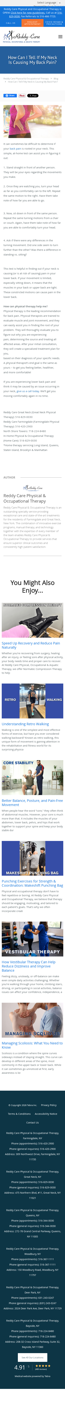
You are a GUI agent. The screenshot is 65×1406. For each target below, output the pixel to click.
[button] (32, 23)
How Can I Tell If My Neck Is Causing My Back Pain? (33, 81)
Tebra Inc (31, 1105)
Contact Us (32, 1122)
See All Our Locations (32, 1357)
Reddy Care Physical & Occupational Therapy (26, 78)
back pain (15, 148)
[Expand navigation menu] (60, 36)
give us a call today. (28, 391)
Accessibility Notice (46, 1113)
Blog (56, 78)
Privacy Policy (49, 1105)
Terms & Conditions (19, 1113)
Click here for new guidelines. (28, 12)
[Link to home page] (28, 36)
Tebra (47, 1376)
